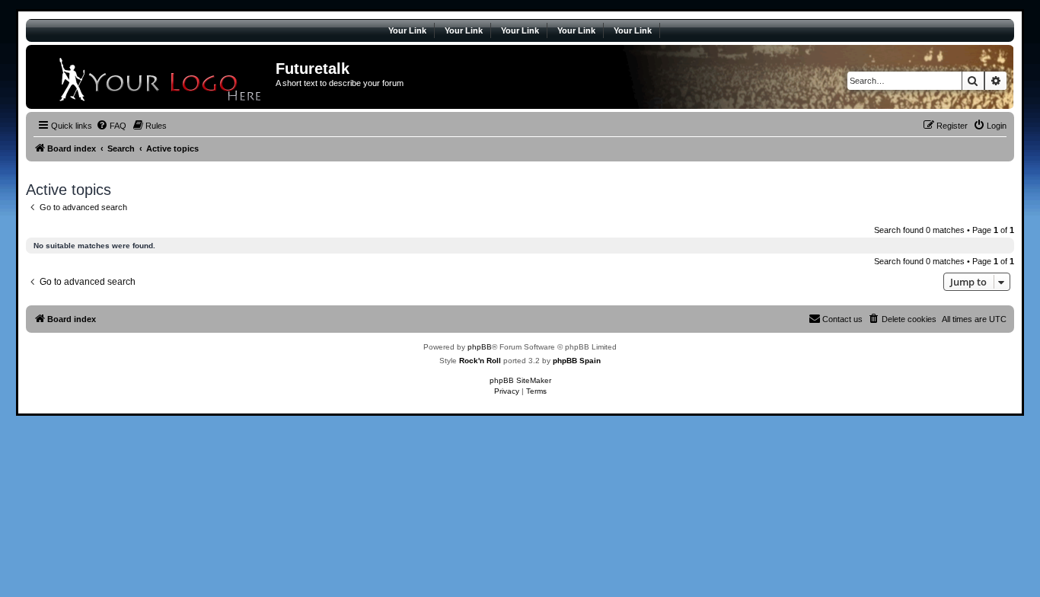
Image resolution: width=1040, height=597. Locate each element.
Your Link (407, 30)
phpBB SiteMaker (520, 380)
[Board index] (153, 77)
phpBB (479, 347)
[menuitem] (111, 126)
